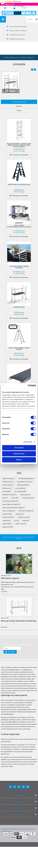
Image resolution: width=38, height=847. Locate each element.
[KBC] (27, 833)
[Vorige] (32, 69)
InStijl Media (9, 831)
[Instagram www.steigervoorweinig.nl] (28, 787)
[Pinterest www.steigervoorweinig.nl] (19, 787)
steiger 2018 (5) (7, 523)
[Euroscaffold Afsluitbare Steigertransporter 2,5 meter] (19, 212)
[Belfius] (22, 833)
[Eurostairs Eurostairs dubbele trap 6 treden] (19, 335)
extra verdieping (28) (20, 491)
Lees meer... (4, 591)
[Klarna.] (14, 837)
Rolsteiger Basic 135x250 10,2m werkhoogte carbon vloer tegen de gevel (19, 145)
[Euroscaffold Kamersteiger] (19, 294)
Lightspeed (32, 829)
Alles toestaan (19, 447)
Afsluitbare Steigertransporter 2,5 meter (19, 226)
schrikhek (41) (6, 520)
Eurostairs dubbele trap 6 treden (19, 348)
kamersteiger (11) (25, 494)
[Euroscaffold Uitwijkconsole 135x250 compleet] (19, 253)
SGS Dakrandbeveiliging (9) (26, 478)
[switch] (33, 423)
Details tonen (28, 442)
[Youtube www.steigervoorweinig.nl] (23, 787)
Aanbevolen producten (19, 101)
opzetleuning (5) (7, 514)
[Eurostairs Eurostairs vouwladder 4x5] (19, 171)
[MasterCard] (19, 837)
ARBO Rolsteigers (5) (8, 478)
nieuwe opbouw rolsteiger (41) (11, 504)
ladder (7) (5, 498)
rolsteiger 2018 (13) (8, 517)
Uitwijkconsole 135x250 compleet (19, 267)
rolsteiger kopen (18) (23, 517)
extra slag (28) (6, 491)
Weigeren (19, 459)
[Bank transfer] (5, 833)
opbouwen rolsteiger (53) (26, 510)
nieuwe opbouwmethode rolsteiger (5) (13, 507)
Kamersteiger (19, 307)
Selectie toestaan (19, 453)
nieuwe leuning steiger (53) (10, 501)
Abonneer (11, 651)
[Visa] (24, 837)
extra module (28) (20, 488)
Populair (19, 110)
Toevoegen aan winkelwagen (20, 155)
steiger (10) (25, 520)
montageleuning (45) (28, 498)
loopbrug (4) (14, 498)
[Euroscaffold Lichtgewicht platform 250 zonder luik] (19, 375)
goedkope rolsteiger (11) (9, 494)
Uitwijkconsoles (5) (7, 481)
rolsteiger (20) (19, 514)
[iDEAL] (11, 833)
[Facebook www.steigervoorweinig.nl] (10, 787)
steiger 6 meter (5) (20, 523)
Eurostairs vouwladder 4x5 (19, 184)
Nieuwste (19, 106)
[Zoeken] (36, 19)
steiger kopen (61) (7, 527)
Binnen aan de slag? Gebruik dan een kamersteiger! (19, 621)
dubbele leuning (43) (23, 485)
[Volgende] (35, 69)
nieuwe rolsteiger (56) (8, 510)
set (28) (16, 520)
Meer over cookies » (19, 6)
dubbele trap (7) (7, 488)
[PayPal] (33, 833)
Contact (23, 8)
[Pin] (16, 833)
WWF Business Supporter (10, 578)
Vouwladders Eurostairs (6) (24, 481)
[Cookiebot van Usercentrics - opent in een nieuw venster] (28, 386)
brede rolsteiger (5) (7, 485)
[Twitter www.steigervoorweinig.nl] (15, 787)
